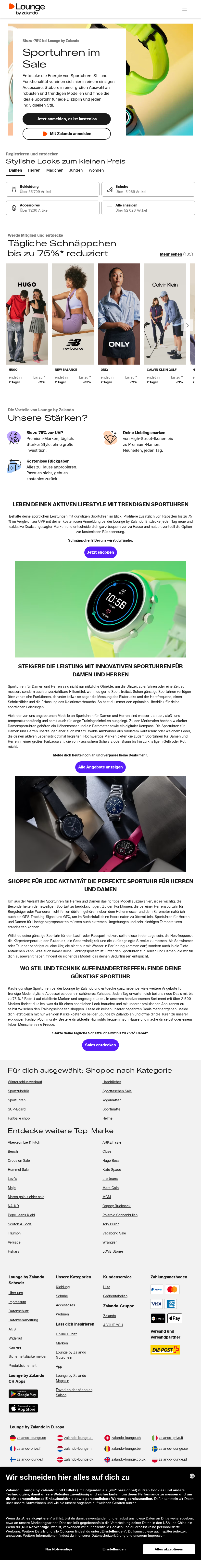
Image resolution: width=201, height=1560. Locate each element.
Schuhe (62, 1296)
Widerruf (15, 1338)
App (59, 1367)
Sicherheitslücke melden (28, 1357)
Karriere (15, 1347)
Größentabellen (115, 1296)
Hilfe (106, 1287)
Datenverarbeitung (23, 1320)
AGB (12, 1329)
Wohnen (62, 1314)
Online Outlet (66, 1334)
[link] (53, 189)
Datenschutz (19, 1311)
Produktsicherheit (23, 1366)
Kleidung (63, 1287)
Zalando (109, 1316)
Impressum (17, 1302)
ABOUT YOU (113, 1325)
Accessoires (65, 1305)
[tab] (15, 170)
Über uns (16, 1293)
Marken (62, 1343)
